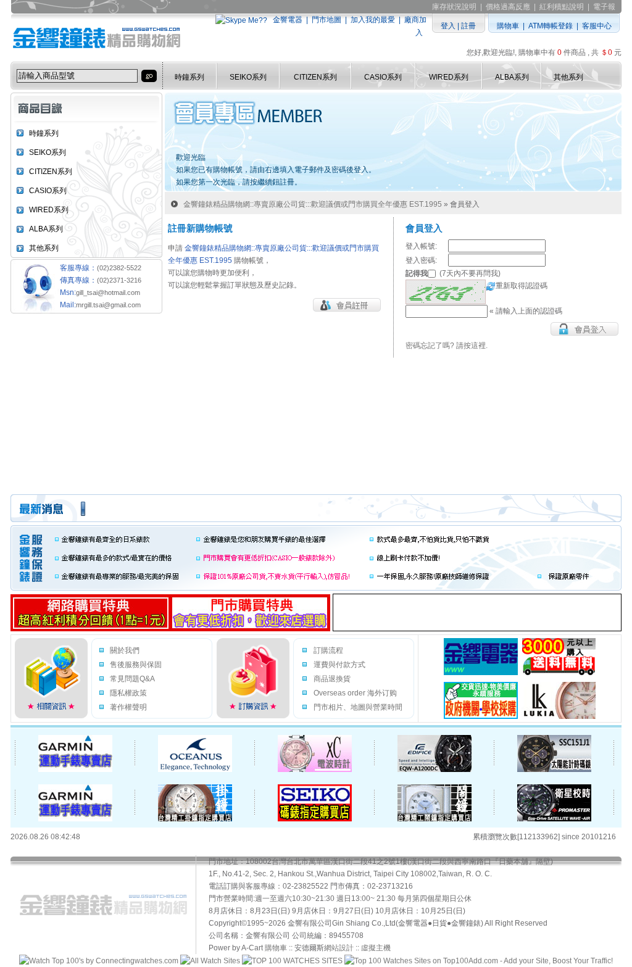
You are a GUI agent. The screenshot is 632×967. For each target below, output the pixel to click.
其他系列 (568, 77)
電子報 (604, 6)
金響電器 (287, 19)
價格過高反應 (508, 6)
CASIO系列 (383, 77)
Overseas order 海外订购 (355, 693)
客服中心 (597, 26)
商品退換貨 (332, 678)
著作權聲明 (128, 707)
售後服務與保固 (136, 664)
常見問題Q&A (132, 678)
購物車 (508, 26)
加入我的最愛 (373, 19)
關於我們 (124, 650)
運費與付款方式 (339, 664)
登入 (448, 26)
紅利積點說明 (561, 6)
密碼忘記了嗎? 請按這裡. (446, 345)
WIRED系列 (448, 77)
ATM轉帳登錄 (550, 26)
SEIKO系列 (248, 77)
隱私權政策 (128, 693)
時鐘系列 (189, 77)
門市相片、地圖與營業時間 (358, 707)
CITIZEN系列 (315, 77)
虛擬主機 (376, 948)
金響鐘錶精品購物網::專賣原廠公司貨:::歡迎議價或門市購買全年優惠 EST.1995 (312, 204)
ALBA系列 (512, 77)
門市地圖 (326, 19)
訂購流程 (328, 650)
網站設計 (339, 948)
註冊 (468, 26)
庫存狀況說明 (454, 6)
